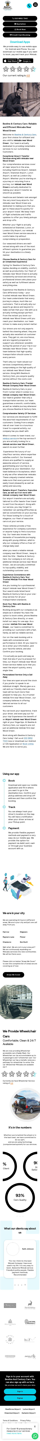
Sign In (20, 1391)
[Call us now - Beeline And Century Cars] (29, 5)
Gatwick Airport (29, 1413)
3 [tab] (21, 1285)
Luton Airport (29, 1409)
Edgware (23, 932)
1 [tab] (15, 1285)
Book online (28, 744)
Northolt (24, 942)
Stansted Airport (12, 1413)
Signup (20, 1398)
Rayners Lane (8, 937)
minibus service (10, 438)
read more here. (14, 1433)
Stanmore (7, 942)
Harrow (6, 932)
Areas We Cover (13, 975)
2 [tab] (18, 1285)
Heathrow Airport (13, 1409)
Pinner (22, 937)
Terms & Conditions (10, 1420)
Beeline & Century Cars (25, 134)
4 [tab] (25, 1284)
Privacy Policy (25, 1420)
